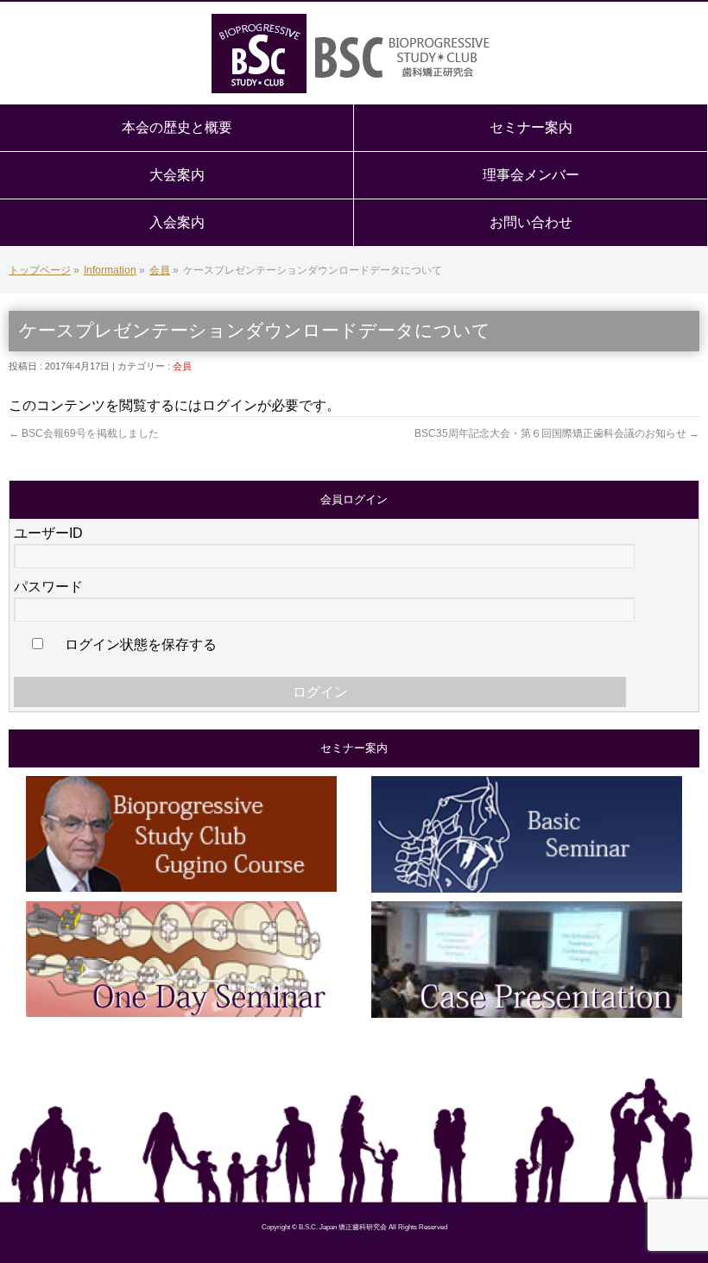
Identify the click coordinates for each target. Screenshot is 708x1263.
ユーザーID (48, 533)
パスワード (48, 586)
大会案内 (177, 174)
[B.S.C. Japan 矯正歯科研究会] (354, 54)
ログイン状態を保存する (139, 644)
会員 (182, 366)
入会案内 (177, 222)
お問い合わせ (531, 222)
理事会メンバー (531, 174)
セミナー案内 (531, 127)
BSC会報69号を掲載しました (84, 433)
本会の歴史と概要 (177, 127)
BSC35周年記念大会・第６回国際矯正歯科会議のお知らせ (556, 433)
